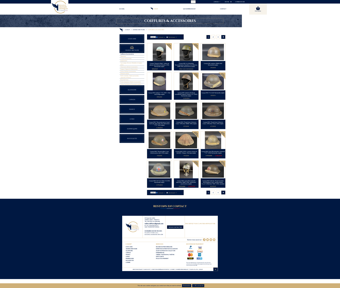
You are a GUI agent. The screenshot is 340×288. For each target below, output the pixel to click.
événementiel (160, 252)
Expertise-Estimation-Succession (167, 248)
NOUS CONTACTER (175, 227)
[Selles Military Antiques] (60, 7)
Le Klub (201, 269)
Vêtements (123, 56)
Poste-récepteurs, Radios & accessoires (130, 82)
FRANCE (128, 254)
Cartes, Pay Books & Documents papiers (130, 84)
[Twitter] (207, 239)
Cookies (172, 269)
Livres (132, 119)
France (132, 109)
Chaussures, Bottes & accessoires (129, 67)
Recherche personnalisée (164, 246)
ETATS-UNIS (129, 246)
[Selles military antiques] (132, 226)
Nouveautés (132, 139)
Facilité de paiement (162, 258)
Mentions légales (137, 269)
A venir (128, 262)
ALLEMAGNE (129, 250)
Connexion (239, 1)
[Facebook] (204, 239)
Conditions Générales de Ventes (160, 269)
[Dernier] (223, 37)
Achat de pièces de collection (165, 250)
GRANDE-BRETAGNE (131, 248)
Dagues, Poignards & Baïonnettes (129, 69)
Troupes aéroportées (125, 58)
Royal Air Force (124, 79)
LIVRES (128, 256)
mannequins (132, 129)
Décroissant (171, 37)
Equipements (123, 60)
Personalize (186, 285)
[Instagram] (214, 239)
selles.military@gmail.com (154, 224)
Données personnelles (182, 269)
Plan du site (147, 269)
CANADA (128, 252)
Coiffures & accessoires (127, 54)
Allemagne (132, 90)
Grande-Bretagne (132, 50)
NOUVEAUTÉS (130, 260)
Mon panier (258, 11)
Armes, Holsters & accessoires (128, 71)
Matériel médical (124, 73)
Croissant (161, 37)
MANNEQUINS (130, 258)
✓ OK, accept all (198, 285)
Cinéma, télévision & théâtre (165, 254)
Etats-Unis (132, 39)
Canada (132, 100)
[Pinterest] (210, 239)
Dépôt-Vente (160, 256)
